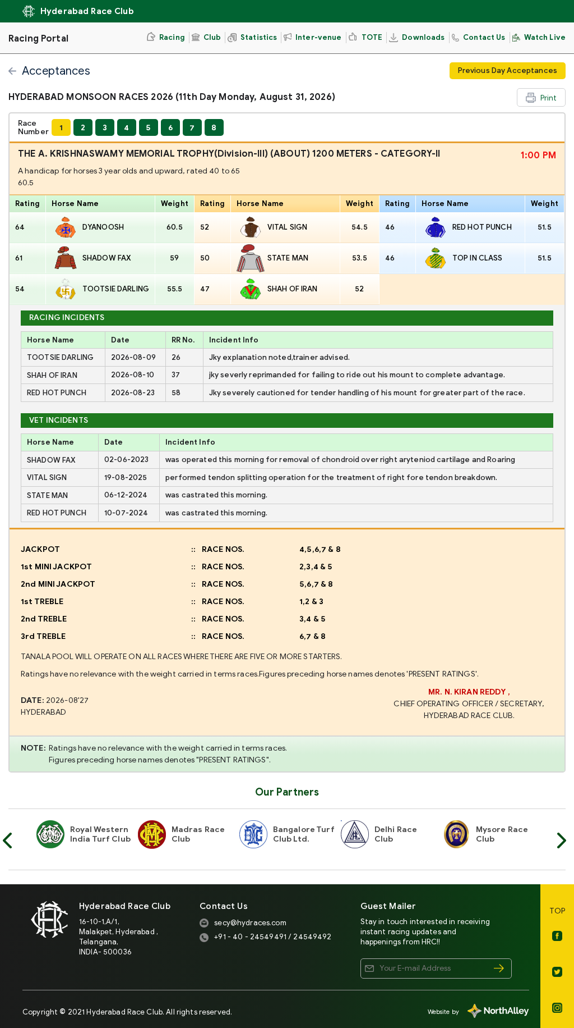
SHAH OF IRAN (292, 289)
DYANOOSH (103, 227)
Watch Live (545, 37)
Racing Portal (38, 38)
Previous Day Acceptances (507, 70)
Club (212, 37)
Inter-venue (318, 37)
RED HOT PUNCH (482, 227)
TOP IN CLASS (477, 258)
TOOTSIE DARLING (115, 289)
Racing (172, 37)
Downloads (423, 37)
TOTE (371, 37)
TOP (557, 911)
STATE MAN (287, 258)
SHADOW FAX (106, 258)
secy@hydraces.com (250, 923)
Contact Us (484, 37)
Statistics (258, 37)
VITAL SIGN (287, 227)
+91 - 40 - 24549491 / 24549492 (272, 937)
